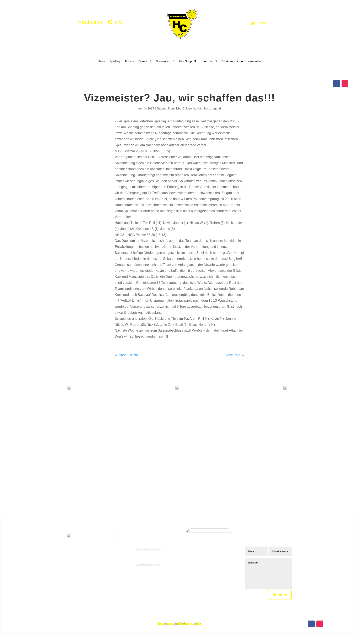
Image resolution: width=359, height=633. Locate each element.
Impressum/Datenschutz (179, 623)
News (101, 61)
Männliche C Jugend (181, 108)
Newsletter (254, 61)
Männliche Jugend (209, 108)
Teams (142, 61)
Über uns (206, 61)
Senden (279, 594)
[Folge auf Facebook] (336, 83)
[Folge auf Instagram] (345, 83)
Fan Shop (185, 61)
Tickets (129, 61)
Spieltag (114, 61)
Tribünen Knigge (232, 61)
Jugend (161, 108)
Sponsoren (163, 61)
